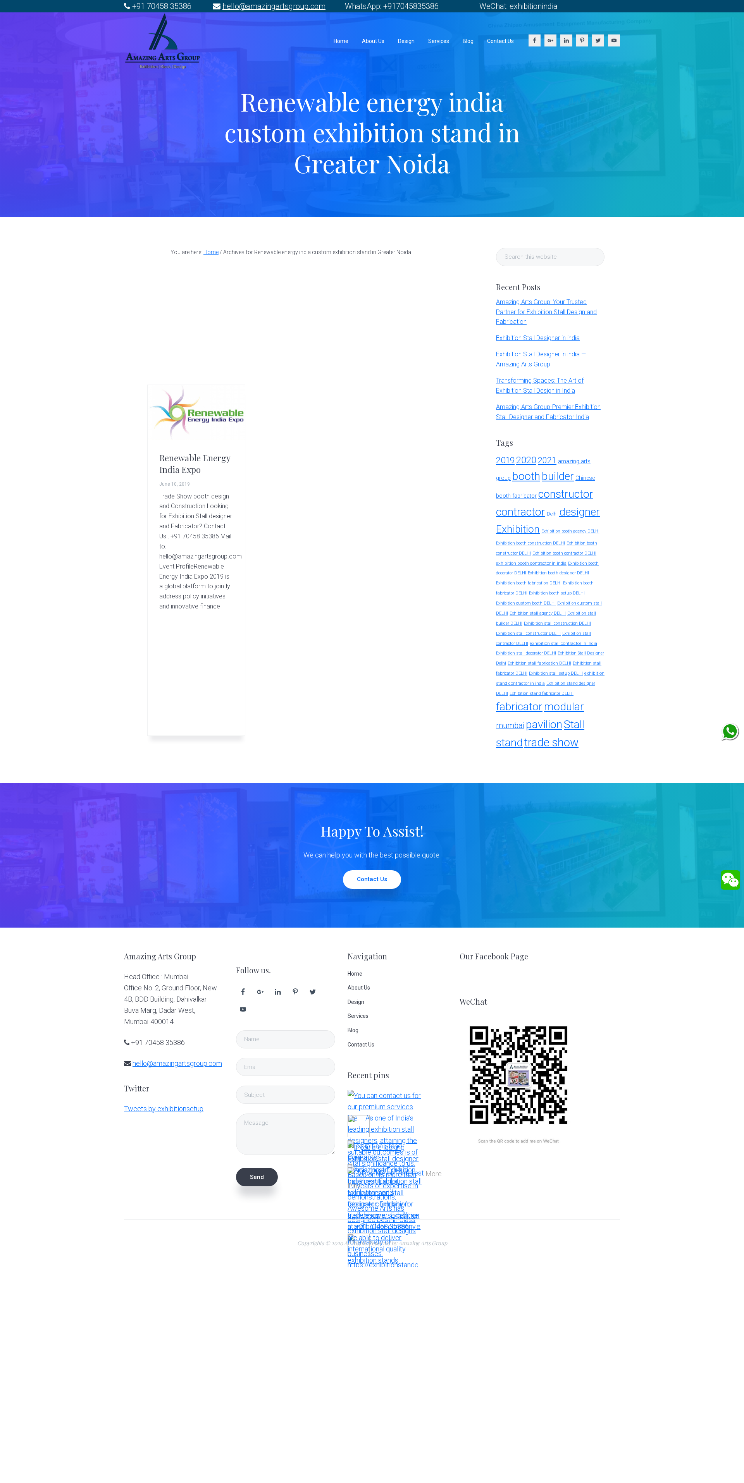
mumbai (510, 725)
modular (564, 706)
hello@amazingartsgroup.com (274, 6)
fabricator (519, 706)
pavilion (544, 724)
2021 (547, 460)
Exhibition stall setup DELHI (556, 673)
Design (356, 1002)
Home (355, 973)
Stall (574, 724)
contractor (520, 511)
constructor (565, 494)
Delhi (552, 514)
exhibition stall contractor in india (563, 643)
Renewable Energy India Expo (194, 463)
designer (579, 511)
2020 (526, 460)
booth (526, 476)
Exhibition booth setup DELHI (557, 593)
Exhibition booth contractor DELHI (564, 553)
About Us (359, 987)
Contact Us (372, 879)
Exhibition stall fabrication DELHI (539, 663)
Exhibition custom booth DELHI (526, 603)
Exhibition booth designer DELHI (558, 573)
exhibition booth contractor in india (531, 563)
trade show (551, 742)
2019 (505, 460)
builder (558, 476)
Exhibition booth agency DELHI (570, 531)
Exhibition (518, 529)
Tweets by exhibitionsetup (163, 1109)
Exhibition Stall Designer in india (538, 338)
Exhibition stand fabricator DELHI (542, 693)
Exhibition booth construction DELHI (530, 543)
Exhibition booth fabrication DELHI (528, 583)
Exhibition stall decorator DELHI (526, 653)
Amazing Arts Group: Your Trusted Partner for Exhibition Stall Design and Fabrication (546, 312)
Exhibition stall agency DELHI (538, 613)
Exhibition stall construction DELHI (557, 623)
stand (509, 742)
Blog (353, 1030)
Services (358, 1016)
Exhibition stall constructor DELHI (528, 633)
